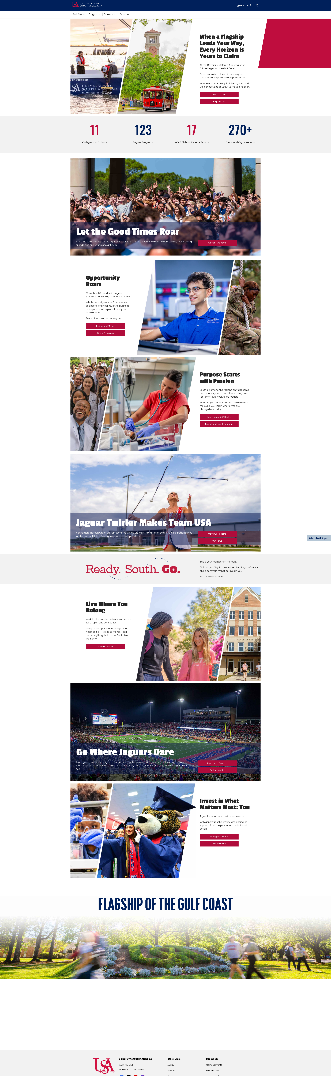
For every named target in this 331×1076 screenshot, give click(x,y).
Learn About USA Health (219, 417)
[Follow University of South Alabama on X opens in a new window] (129, 1072)
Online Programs (105, 333)
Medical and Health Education (219, 424)
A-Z (249, 5)
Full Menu (79, 14)
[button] (257, 5)
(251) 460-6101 (126, 1064)
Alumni (170, 1064)
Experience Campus (217, 763)
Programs (94, 14)
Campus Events (214, 1064)
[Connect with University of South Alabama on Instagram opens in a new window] (143, 1072)
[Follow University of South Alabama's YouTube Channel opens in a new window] (136, 1072)
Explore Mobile (217, 770)
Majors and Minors (105, 326)
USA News (217, 540)
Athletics (171, 1070)
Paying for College (219, 836)
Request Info (219, 101)
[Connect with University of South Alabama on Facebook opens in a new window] (122, 1072)
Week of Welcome (217, 242)
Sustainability (213, 1070)
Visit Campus (219, 94)
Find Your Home (105, 646)
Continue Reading (218, 534)
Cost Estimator (219, 843)
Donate (124, 14)
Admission (110, 14)
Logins (238, 5)
